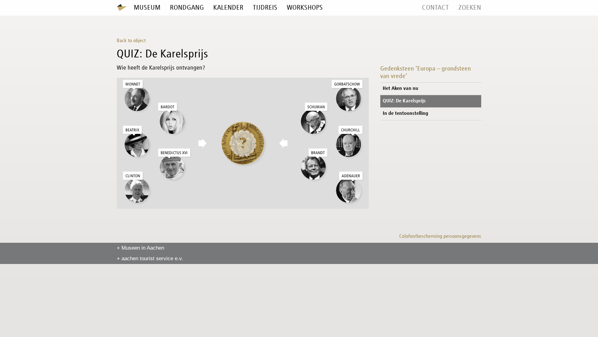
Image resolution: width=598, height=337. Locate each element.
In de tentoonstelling (405, 113)
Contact (435, 7)
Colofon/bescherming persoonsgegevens (440, 236)
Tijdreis (265, 7)
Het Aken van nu (400, 88)
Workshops (305, 7)
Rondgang (187, 7)
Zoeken (469, 7)
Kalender (228, 7)
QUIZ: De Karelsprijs (404, 101)
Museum (147, 7)
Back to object (131, 40)
